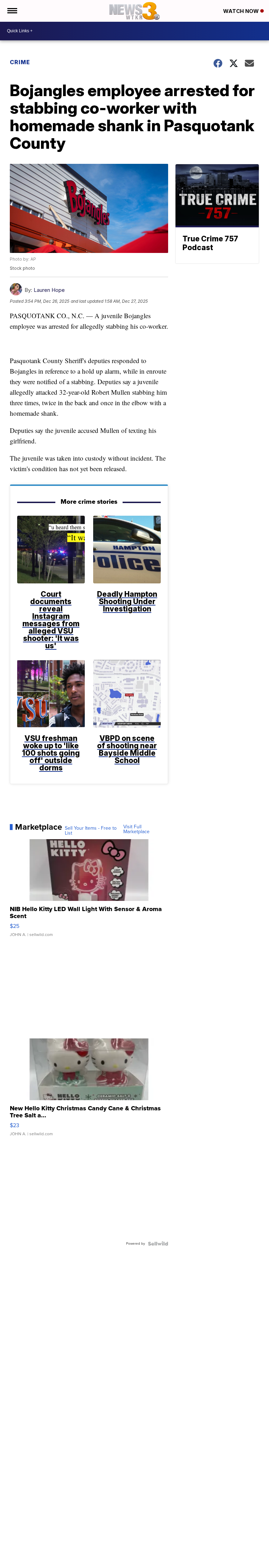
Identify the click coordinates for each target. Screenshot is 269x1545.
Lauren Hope (49, 290)
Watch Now (241, 11)
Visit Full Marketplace (136, 829)
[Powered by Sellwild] (158, 1243)
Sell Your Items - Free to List (91, 831)
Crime (20, 62)
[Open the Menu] (11, 11)
